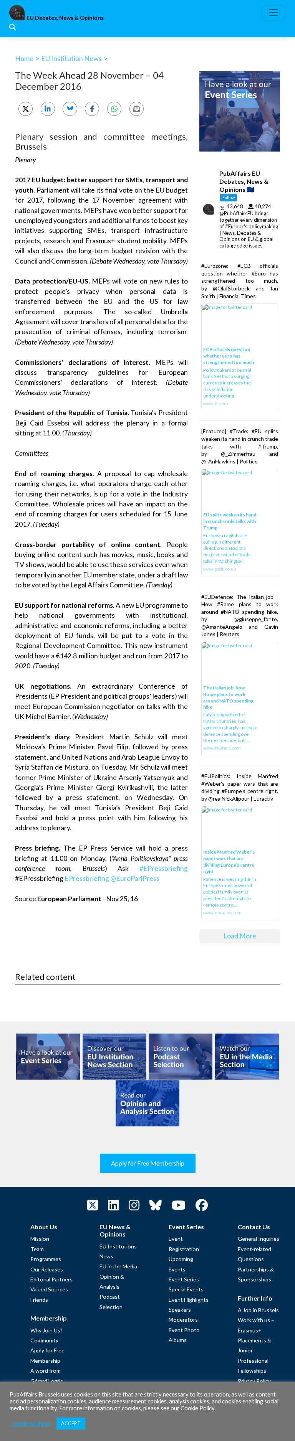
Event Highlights (189, 1299)
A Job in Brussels (258, 1310)
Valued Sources (49, 1289)
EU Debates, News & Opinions (65, 18)
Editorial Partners (51, 1279)
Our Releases (46, 1269)
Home (24, 58)
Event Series (184, 1279)
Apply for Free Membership (147, 1163)
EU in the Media (118, 1266)
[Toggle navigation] (273, 12)
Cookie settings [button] (31, 1423)
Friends (39, 1299)
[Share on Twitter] (25, 109)
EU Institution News (71, 58)
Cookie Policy (197, 1408)
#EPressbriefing (163, 868)
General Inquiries (258, 1238)
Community (44, 1340)
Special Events (186, 1289)
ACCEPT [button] (71, 1423)
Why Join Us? (46, 1330)
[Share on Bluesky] (70, 109)
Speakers (180, 1309)
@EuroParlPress (134, 878)
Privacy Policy (254, 1381)
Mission (39, 1238)
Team (37, 1249)
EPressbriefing (87, 878)
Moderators (183, 1319)
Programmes (45, 1259)
